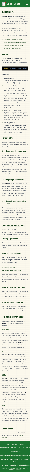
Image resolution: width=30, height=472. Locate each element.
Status (28, 448)
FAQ (23, 448)
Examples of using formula (15, 42)
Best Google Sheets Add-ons (15, 444)
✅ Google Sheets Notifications (20, 455)
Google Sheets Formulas (8, 448)
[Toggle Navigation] (27, 4)
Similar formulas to (12, 48)
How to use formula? (13, 39)
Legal (18, 448)
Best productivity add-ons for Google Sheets (15, 465)
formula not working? (13, 45)
